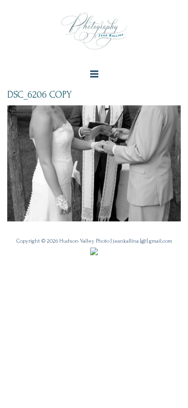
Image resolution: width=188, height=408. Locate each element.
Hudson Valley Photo (84, 241)
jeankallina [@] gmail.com (142, 241)
